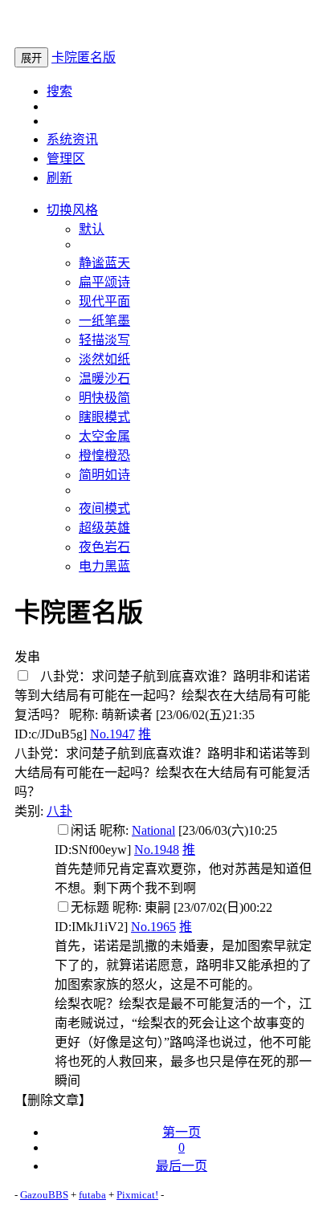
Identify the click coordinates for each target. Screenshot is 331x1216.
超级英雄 (104, 528)
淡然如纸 (104, 359)
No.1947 (112, 734)
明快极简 (104, 398)
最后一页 (181, 1166)
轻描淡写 (104, 340)
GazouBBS (44, 1195)
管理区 (66, 158)
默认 (91, 229)
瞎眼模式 (104, 417)
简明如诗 (104, 475)
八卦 (59, 811)
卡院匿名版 (83, 57)
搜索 (59, 91)
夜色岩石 (104, 547)
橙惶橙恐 (104, 455)
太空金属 (104, 436)
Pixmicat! (137, 1195)
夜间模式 (104, 508)
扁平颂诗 (104, 282)
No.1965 (153, 926)
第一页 (181, 1132)
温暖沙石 (104, 378)
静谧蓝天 (104, 263)
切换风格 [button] (72, 210)
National (153, 830)
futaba (92, 1195)
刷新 (59, 178)
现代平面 (104, 301)
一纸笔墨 (104, 320)
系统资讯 (72, 139)
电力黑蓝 (104, 566)
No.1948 (156, 849)
